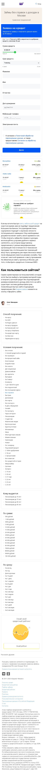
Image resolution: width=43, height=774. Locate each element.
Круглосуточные (10, 427)
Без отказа (9, 350)
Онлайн (7, 408)
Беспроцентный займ (12, 358)
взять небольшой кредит (30, 223)
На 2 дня (8, 586)
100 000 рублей (10, 556)
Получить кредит (7, 682)
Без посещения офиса (12, 390)
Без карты (8, 400)
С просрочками (10, 456)
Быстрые (8, 395)
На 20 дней (8, 584)
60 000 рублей (10, 545)
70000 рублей (9, 548)
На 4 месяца (9, 602)
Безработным (9, 364)
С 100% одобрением (12, 450)
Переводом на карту (12, 338)
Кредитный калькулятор (10, 685)
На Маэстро (9, 336)
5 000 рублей (9, 524)
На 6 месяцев (9, 610)
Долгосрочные (10, 573)
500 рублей (9, 516)
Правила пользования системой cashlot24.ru (17, 669)
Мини (7, 432)
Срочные (8, 466)
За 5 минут (8, 379)
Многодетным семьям (12, 435)
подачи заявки (21, 289)
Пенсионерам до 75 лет (13, 499)
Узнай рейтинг (21, 646)
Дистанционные (10, 369)
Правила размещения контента (12, 696)
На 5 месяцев (9, 607)
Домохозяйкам (10, 371)
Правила (5, 692)
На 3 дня (8, 597)
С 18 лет (8, 453)
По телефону (9, 445)
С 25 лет (8, 485)
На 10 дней (8, 576)
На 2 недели (9, 594)
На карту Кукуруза (11, 325)
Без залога (8, 366)
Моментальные (10, 437)
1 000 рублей (9, 519)
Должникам (9, 398)
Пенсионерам (9, 416)
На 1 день (8, 578)
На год (7, 571)
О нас (4, 703)
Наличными (9, 440)
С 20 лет (8, 474)
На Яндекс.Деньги (11, 323)
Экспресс (8, 469)
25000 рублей (9, 535)
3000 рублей (9, 522)
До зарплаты (9, 374)
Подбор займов (7, 687)
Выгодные (8, 377)
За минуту (8, 382)
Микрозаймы (9, 464)
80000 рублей (9, 551)
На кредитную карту (12, 333)
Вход (39, 4)
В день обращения (11, 406)
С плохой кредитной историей (15, 353)
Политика (5, 694)
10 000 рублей (10, 527)
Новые (7, 442)
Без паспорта (9, 403)
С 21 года (8, 477)
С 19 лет (8, 472)
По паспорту (9, 411)
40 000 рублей (10, 540)
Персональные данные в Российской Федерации (18, 701)
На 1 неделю (9, 581)
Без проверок (9, 356)
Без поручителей (11, 387)
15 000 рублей (10, 530)
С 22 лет (8, 479)
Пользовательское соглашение (12, 699)
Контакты (5, 706)
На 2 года (8, 589)
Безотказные (9, 361)
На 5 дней (8, 605)
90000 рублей (9, 553)
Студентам (8, 419)
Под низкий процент (12, 448)
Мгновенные (9, 429)
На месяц (8, 568)
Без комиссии (9, 458)
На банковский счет (12, 328)
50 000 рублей (10, 543)
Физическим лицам (11, 421)
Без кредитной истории (13, 461)
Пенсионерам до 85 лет (13, 505)
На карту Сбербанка (12, 331)
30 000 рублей (10, 538)
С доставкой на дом (12, 385)
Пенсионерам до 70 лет (13, 497)
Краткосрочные (10, 424)
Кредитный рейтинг (8, 689)
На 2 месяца (9, 592)
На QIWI (7, 320)
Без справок (9, 393)
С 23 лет (8, 482)
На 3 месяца (9, 600)
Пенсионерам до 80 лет (13, 502)
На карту (8, 317)
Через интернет (10, 414)
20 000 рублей (10, 532)
